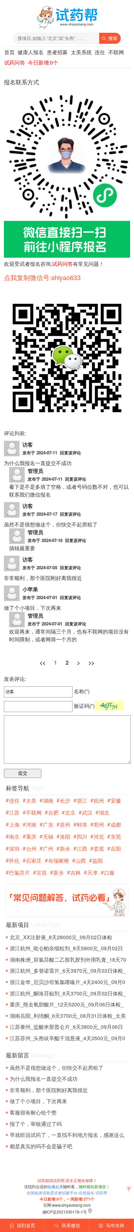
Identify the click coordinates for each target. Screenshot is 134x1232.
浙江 (82, 800)
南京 (14, 836)
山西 (80, 860)
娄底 (99, 848)
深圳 (14, 848)
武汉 (87, 812)
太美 (31, 800)
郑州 (99, 824)
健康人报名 (31, 52)
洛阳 (65, 836)
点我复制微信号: (42, 277)
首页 (9, 52)
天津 (92, 872)
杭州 (99, 800)
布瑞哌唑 (58, 860)
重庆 (31, 836)
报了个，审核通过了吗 (36, 1123)
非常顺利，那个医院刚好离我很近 (49, 1090)
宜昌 (41, 872)
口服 (109, 872)
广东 (48, 824)
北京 (70, 812)
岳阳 (116, 848)
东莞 (116, 836)
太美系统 (81, 52)
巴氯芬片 (19, 872)
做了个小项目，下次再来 (38, 1101)
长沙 (65, 800)
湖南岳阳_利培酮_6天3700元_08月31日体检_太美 (68, 1015)
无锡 (48, 836)
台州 (31, 848)
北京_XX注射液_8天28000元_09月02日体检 (61, 937)
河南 (31, 824)
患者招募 (57, 52)
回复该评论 (70, 453)
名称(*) (81, 691)
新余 (65, 848)
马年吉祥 (111, 1225)
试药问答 (14, 62)
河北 (99, 836)
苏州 (65, 824)
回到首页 (22, 1225)
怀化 (14, 860)
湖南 (48, 800)
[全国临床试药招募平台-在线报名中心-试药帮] (67, 29)
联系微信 (67, 1225)
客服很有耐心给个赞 (33, 1112)
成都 (116, 824)
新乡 (58, 872)
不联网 (116, 52)
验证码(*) (84, 705)
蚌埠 (82, 824)
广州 (48, 848)
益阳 (97, 860)
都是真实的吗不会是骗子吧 (41, 1146)
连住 (100, 52)
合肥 (53, 812)
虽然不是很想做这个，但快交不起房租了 (56, 1067)
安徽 (116, 800)
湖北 (104, 812)
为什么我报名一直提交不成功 (43, 1078)
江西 (82, 848)
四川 (82, 836)
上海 (14, 824)
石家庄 (34, 860)
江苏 (14, 812)
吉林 (75, 872)
